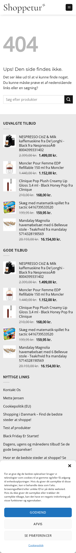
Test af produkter (17, 427)
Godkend (38, 512)
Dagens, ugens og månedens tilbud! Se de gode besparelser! (36, 447)
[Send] (68, 99)
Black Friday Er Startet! (21, 436)
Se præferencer (38, 535)
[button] (70, 466)
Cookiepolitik (35, 545)
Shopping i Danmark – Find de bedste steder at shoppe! (32, 417)
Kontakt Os (12, 390)
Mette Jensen (13, 398)
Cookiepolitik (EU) (17, 406)
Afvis (38, 524)
